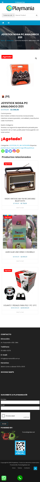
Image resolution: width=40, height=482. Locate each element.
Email (2, 405)
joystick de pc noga (7, 148)
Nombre (3, 399)
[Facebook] (6, 151)
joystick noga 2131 (20, 148)
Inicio (13, 468)
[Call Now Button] (20, 478)
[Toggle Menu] (2, 1)
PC (18, 145)
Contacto (27, 468)
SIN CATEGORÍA (25, 145)
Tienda (20, 468)
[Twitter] (10, 151)
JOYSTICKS (12, 145)
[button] (36, 58)
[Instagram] (14, 151)
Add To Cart (20, 208)
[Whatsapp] (2, 151)
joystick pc (30, 148)
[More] (18, 151)
